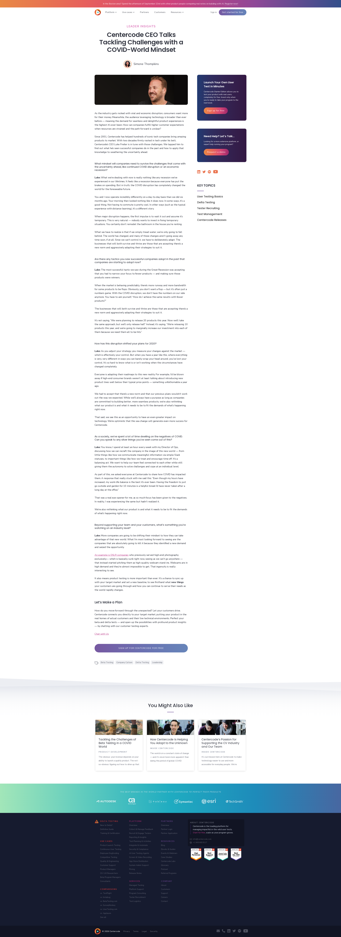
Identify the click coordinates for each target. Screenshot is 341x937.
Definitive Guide (107, 829)
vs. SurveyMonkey (107, 905)
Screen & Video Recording (140, 857)
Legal (144, 931)
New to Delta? (106, 825)
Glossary (165, 865)
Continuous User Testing (110, 849)
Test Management (209, 214)
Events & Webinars (169, 853)
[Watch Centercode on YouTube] (214, 172)
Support (164, 893)
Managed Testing (136, 885)
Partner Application (169, 833)
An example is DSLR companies (112, 555)
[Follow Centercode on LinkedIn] (198, 172)
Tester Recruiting (208, 208)
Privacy (126, 931)
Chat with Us (102, 634)
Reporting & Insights (137, 837)
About (163, 885)
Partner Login (166, 829)
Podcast (164, 869)
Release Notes (135, 873)
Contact (164, 901)
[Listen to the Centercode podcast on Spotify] (209, 172)
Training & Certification (110, 833)
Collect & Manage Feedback (141, 829)
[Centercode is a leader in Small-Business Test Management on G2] (236, 854)
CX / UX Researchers (109, 873)
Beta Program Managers (110, 877)
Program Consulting (137, 893)
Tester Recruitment (137, 897)
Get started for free (232, 12)
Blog (163, 845)
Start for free (199, 832)
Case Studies (166, 857)
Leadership (157, 662)
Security (153, 931)
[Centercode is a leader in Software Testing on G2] (196, 854)
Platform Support (136, 889)
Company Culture (124, 662)
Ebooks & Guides (168, 849)
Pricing (132, 869)
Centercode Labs (168, 861)
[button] (111, 12)
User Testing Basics (210, 196)
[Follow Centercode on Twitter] (204, 172)
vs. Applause (105, 913)
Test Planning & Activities (140, 841)
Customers (165, 889)
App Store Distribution (138, 861)
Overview (133, 825)
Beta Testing (107, 662)
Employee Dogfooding (109, 853)
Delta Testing (142, 662)
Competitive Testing (108, 857)
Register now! (231, 3)
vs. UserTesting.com (108, 909)
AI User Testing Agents (139, 853)
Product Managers (108, 869)
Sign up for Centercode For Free (141, 648)
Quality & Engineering (109, 861)
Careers (164, 897)
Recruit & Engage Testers (140, 833)
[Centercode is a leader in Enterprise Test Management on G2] (209, 854)
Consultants (105, 881)
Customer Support (108, 865)
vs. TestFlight (105, 893)
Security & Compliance (138, 849)
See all (103, 917)
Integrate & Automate (138, 845)
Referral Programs (168, 873)
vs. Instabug (105, 897)
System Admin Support (139, 865)
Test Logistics (135, 901)
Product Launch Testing (110, 845)
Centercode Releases (211, 220)
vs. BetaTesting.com (108, 901)
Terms (136, 931)
